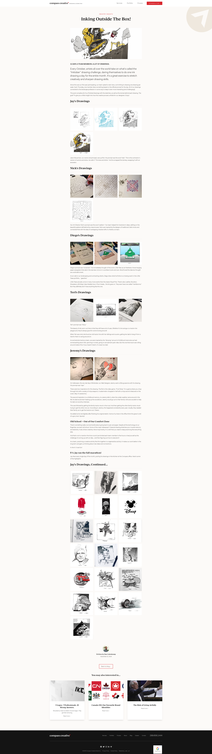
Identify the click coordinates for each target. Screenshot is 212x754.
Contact (144, 735)
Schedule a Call (154, 3)
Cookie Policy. (114, 751)
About (125, 735)
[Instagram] (106, 747)
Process (140, 3)
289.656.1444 (156, 736)
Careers (137, 735)
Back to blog (105, 666)
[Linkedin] (108, 747)
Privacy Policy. (105, 751)
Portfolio (130, 3)
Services (119, 3)
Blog (131, 735)
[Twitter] (104, 747)
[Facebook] (101, 747)
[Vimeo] (111, 747)
